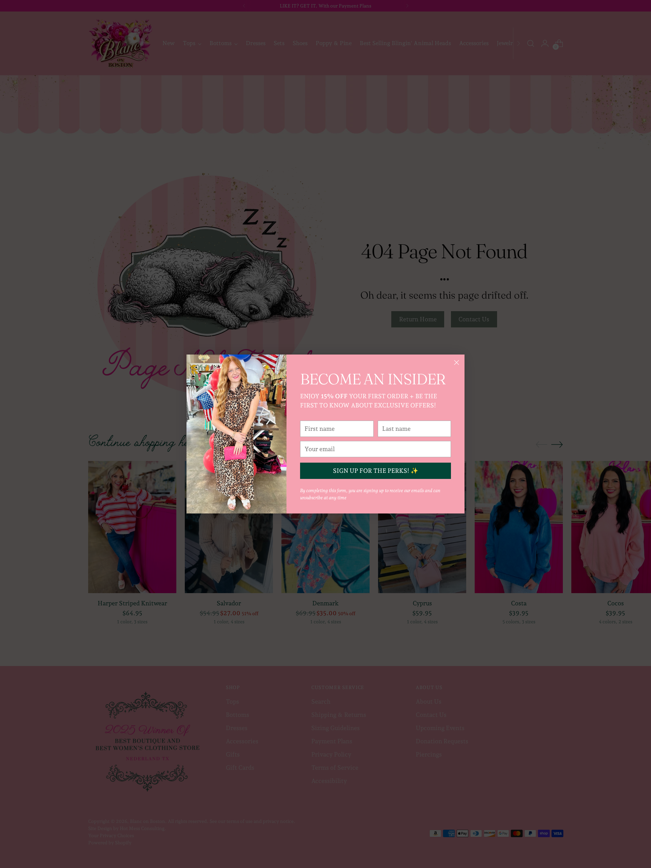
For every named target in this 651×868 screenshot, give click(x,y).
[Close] (456, 362)
